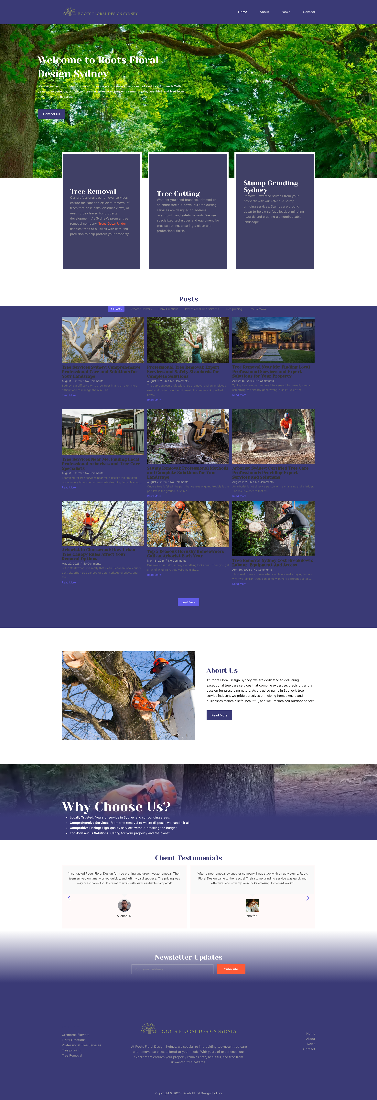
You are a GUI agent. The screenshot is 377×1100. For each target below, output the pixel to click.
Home (242, 12)
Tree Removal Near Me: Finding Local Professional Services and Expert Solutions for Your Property (271, 371)
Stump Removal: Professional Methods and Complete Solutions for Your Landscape (187, 473)
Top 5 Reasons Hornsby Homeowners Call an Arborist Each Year (185, 553)
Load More (188, 602)
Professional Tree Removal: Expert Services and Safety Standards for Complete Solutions (183, 372)
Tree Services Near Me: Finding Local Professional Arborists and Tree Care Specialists (101, 464)
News (286, 12)
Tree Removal (72, 1055)
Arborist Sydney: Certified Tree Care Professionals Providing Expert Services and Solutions (270, 473)
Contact (309, 12)
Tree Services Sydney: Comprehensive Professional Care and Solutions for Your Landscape (101, 372)
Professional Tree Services (81, 1045)
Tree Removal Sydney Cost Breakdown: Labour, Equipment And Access (272, 562)
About (264, 12)
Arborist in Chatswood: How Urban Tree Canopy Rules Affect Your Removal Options (98, 554)
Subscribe (231, 969)
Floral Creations (73, 1040)
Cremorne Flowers (75, 1035)
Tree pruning (71, 1050)
